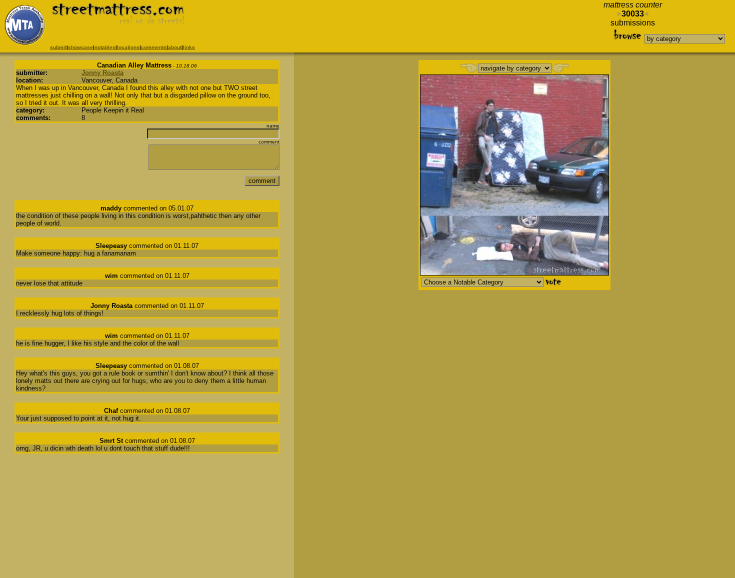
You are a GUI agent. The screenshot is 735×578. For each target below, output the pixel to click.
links (189, 47)
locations (128, 47)
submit (58, 47)
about (175, 47)
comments (153, 47)
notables (105, 47)
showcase (80, 47)
